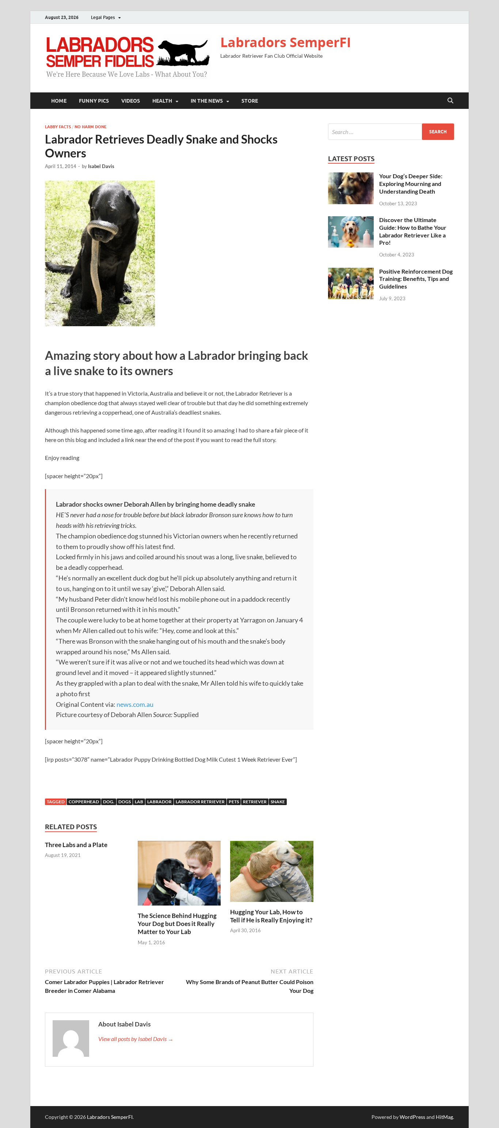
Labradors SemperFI (285, 42)
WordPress (412, 1117)
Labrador (159, 801)
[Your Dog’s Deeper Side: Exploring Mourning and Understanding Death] (351, 176)
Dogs (124, 801)
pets (234, 801)
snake (278, 801)
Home (58, 101)
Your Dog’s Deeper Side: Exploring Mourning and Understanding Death (410, 183)
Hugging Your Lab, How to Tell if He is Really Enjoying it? (271, 916)
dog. (108, 801)
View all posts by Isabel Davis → (136, 1038)
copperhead (84, 801)
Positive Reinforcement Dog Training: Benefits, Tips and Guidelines (416, 279)
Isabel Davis (101, 166)
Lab (139, 801)
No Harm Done (91, 126)
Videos (130, 101)
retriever (255, 801)
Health (162, 101)
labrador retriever (200, 801)
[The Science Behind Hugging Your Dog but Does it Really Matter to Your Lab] (179, 875)
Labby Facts (58, 126)
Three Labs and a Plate (76, 845)
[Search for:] (391, 131)
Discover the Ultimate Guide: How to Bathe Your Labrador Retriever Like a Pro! (412, 231)
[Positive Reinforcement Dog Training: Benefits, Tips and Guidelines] (351, 271)
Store (249, 101)
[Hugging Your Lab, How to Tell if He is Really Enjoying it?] (271, 873)
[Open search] (450, 100)
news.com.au (135, 704)
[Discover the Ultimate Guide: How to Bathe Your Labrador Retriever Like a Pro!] (351, 220)
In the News (207, 101)
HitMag (444, 1117)
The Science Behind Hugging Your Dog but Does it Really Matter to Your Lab (177, 923)
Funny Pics (94, 101)
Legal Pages (103, 17)
